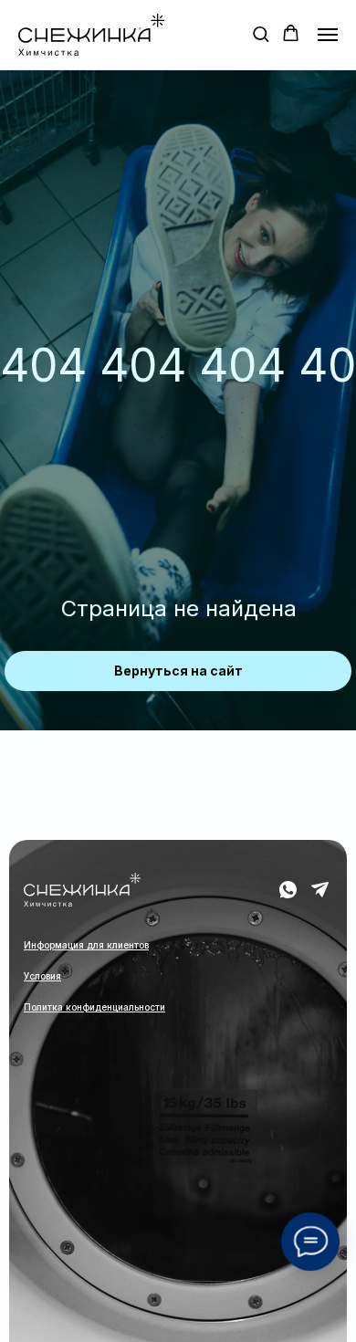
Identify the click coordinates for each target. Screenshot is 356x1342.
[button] (260, 33)
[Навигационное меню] (328, 34)
